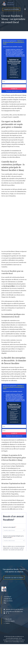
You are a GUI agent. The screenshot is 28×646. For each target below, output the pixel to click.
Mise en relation (8, 601)
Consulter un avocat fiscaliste (11, 9)
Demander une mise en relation (14, 577)
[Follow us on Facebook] (6, 613)
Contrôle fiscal (8, 599)
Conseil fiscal (7, 596)
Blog (5, 603)
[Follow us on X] (8, 613)
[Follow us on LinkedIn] (4, 613)
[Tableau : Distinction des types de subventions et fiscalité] (8, 3)
